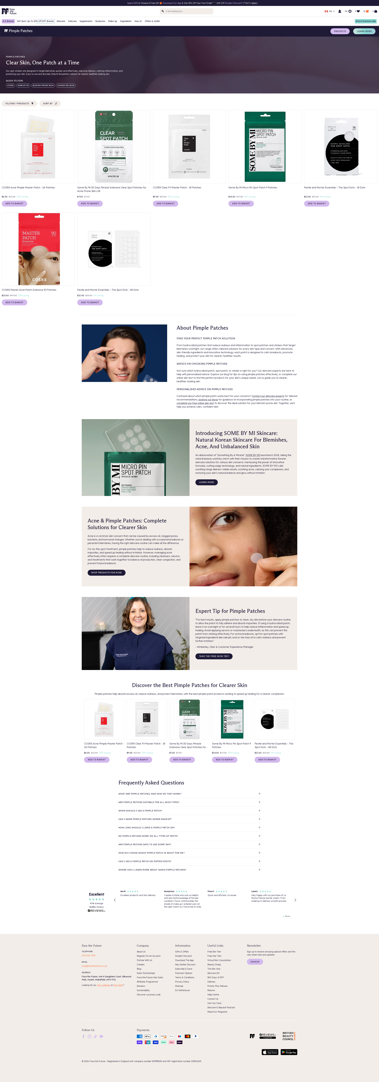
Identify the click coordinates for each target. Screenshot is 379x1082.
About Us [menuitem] (141, 951)
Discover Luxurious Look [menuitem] (148, 994)
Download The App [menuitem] (184, 960)
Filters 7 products (17, 103)
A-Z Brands (8, 21)
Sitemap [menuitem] (179, 986)
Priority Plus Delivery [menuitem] (217, 986)
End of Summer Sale (366, 21)
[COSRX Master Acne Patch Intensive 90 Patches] (38, 249)
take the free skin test (214, 656)
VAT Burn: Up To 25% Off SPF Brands (35, 21)
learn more (206, 482)
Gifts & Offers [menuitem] (182, 951)
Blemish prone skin (43, 85)
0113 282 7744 (88, 955)
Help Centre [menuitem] (213, 994)
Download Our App (28, 3)
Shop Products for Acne (106, 572)
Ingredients (125, 21)
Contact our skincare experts (268, 396)
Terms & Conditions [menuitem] (184, 977)
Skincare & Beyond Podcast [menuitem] (221, 1007)
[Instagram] (89, 1036)
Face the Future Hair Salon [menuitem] (150, 977)
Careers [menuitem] (140, 964)
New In (138, 21)
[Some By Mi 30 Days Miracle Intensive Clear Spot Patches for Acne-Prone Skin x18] (113, 146)
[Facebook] (83, 1036)
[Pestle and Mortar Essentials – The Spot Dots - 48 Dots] (113, 249)
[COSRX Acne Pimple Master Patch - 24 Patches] (38, 146)
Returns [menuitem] (211, 990)
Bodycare (100, 21)
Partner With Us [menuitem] (144, 960)
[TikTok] (95, 1036)
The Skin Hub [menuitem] (213, 969)
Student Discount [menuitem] (183, 956)
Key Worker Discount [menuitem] (185, 964)
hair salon (118, 985)
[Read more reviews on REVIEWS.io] (96, 911)
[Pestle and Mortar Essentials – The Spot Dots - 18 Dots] (340, 146)
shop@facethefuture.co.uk (94, 966)
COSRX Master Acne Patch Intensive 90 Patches (29, 289)
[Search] (163, 11)
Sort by (48, 103)
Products (340, 31)
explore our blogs (208, 399)
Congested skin (65, 85)
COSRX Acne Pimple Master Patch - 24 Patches (28, 187)
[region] (205, 900)
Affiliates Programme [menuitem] (147, 981)
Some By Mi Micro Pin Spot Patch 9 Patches (252, 187)
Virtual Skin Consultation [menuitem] (219, 960)
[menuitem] (83, 1036)
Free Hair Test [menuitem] (214, 956)
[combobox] (186, 11)
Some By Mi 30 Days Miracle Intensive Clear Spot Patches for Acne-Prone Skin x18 (111, 189)
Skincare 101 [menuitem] (213, 973)
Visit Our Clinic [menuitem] (214, 1003)
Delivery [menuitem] (211, 981)
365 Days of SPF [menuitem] (215, 977)
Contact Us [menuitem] (212, 999)
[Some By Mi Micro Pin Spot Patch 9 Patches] (265, 146)
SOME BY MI (253, 455)
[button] (114, 900)
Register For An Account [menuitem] (148, 956)
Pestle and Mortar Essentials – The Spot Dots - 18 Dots (334, 187)
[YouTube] (101, 1036)
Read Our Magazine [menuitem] (217, 1011)
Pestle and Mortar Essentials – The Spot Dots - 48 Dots (108, 289)
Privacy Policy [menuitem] (182, 981)
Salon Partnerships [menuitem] (146, 973)
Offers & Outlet (152, 21)
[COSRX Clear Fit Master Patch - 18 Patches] (189, 146)
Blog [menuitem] (139, 969)
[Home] (252, 1036)
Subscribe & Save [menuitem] (183, 969)
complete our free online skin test (195, 403)
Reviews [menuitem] (141, 986)
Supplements (86, 21)
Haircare (72, 21)
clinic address (103, 985)
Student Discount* (90, 3)
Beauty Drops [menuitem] (214, 964)
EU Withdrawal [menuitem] (182, 990)
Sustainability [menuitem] (143, 990)
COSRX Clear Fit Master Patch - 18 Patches (177, 187)
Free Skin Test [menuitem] (214, 951)
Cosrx (10, 85)
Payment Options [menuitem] (183, 973)
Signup (255, 961)
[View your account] (339, 11)
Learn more (364, 31)
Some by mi (23, 85)
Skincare (61, 21)
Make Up (112, 21)
